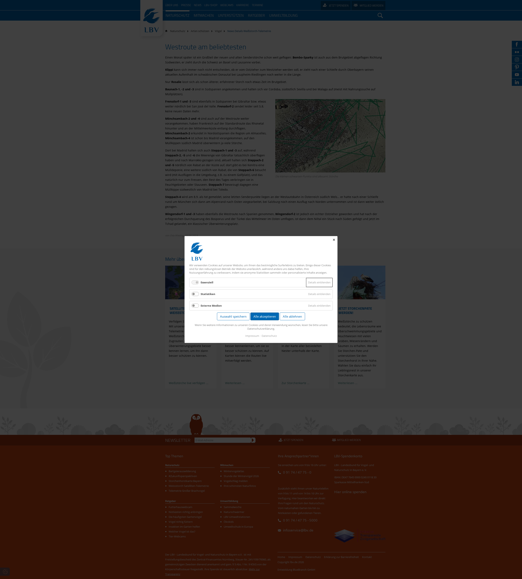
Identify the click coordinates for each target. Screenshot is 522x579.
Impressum (252, 336)
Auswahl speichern (233, 316)
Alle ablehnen (292, 316)
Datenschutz (269, 336)
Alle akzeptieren (264, 316)
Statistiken (208, 294)
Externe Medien (211, 305)
